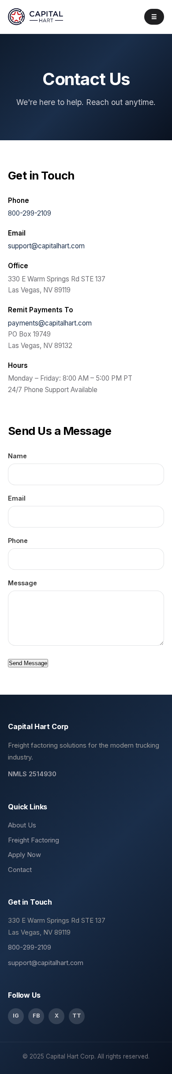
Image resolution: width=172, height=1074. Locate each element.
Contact (20, 870)
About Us (22, 825)
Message (22, 583)
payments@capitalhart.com (50, 323)
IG (16, 1015)
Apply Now (24, 855)
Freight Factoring (33, 840)
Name (17, 456)
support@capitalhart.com (46, 246)
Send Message (28, 663)
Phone (18, 540)
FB (36, 1015)
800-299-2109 (29, 213)
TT (76, 1015)
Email (17, 498)
